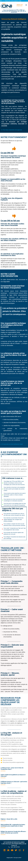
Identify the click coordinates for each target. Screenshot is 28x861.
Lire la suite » (3, 770)
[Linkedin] (4, 850)
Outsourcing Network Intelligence (13, 19)
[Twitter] (16, 850)
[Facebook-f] (23, 850)
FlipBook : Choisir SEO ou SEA (9, 819)
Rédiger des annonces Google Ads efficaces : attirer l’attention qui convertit (13, 832)
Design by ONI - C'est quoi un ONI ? (14, 857)
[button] (26, 5)
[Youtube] (12, 850)
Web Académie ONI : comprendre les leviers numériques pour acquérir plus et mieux (13, 825)
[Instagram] (20, 850)
